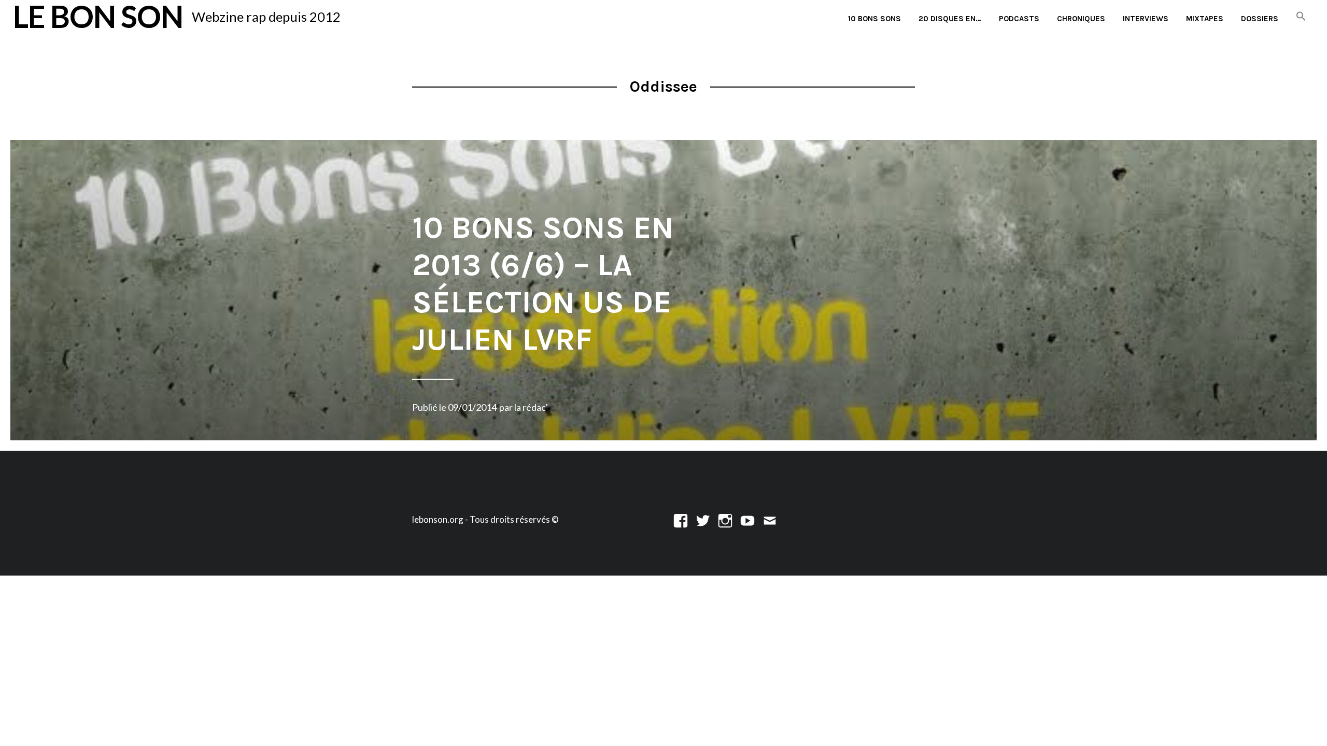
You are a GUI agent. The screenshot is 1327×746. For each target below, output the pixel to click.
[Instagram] (725, 519)
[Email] (770, 519)
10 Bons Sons (874, 18)
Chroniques (1081, 18)
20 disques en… (950, 18)
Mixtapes (1204, 18)
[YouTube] (747, 519)
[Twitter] (703, 519)
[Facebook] (680, 519)
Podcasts (1019, 18)
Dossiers (1259, 18)
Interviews (1145, 18)
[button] (1301, 17)
